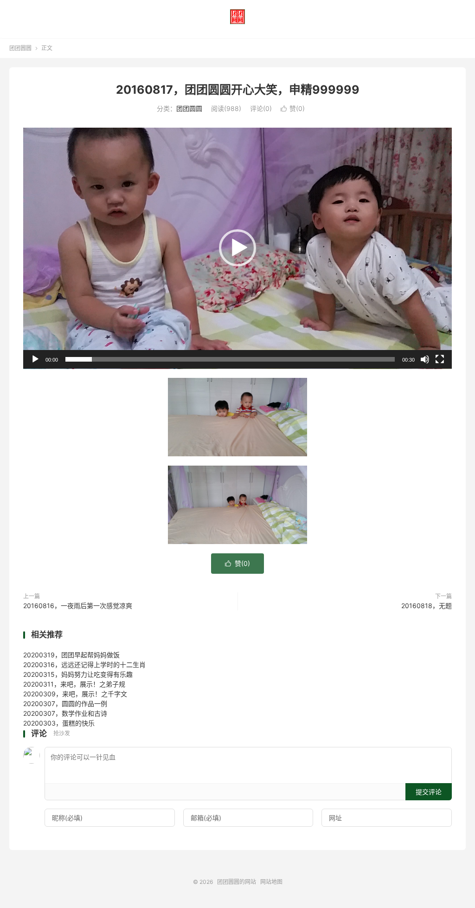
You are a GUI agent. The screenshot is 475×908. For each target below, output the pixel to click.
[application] (237, 248)
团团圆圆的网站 (237, 16)
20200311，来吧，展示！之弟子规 (74, 684)
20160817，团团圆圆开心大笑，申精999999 (237, 90)
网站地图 (271, 881)
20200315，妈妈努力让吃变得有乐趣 (78, 674)
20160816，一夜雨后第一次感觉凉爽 (77, 606)
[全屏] (439, 359)
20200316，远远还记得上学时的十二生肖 (84, 664)
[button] (237, 247)
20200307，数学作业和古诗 (65, 713)
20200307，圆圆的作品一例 (65, 703)
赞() (293, 108)
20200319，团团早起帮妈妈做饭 (71, 655)
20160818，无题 (426, 606)
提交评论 (429, 792)
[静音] (425, 359)
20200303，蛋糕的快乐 (59, 723)
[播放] (35, 359)
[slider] (230, 359)
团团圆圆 (20, 48)
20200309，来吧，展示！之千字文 (75, 694)
